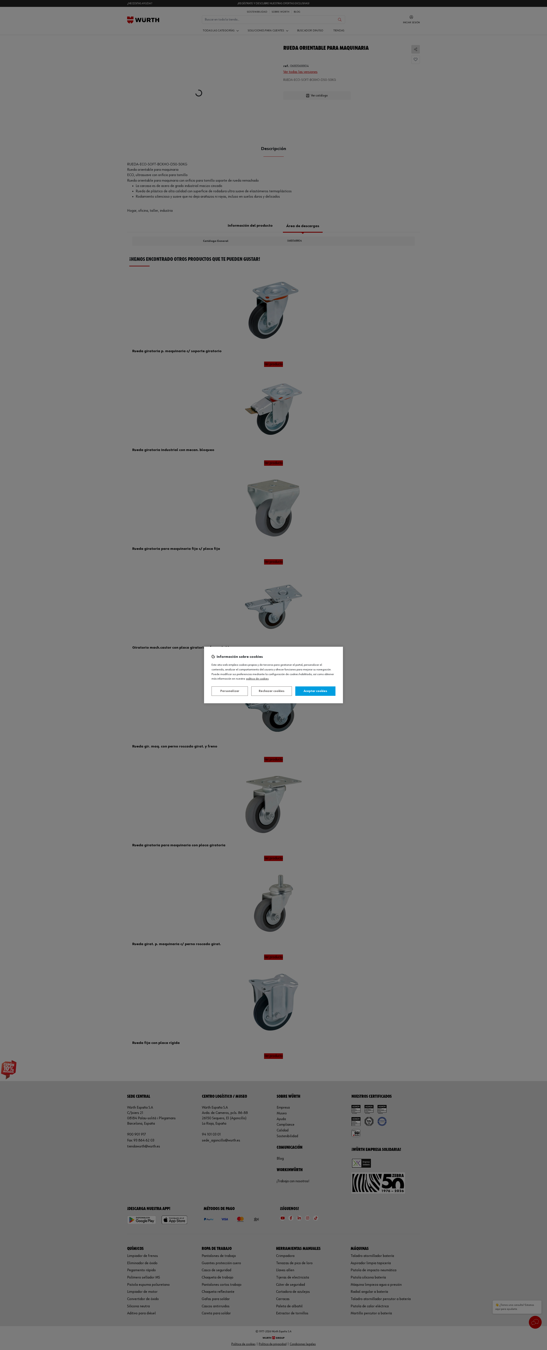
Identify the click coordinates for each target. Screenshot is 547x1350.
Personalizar (229, 691)
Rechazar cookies (271, 691)
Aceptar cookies (315, 691)
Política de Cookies (257, 678)
